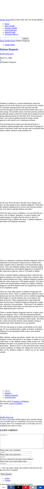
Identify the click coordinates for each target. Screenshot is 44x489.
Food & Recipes (11, 30)
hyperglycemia (10, 397)
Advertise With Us (11, 34)
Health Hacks (10, 41)
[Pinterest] (25, 487)
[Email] (33, 487)
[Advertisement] (19, 79)
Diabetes (8, 393)
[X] (18, 487)
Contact (7, 480)
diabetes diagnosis (11, 395)
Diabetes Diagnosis (9, 49)
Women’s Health (11, 28)
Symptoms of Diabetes (20, 401)
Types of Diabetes (15, 403)
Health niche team (6, 54)
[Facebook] (11, 487)
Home (7, 24)
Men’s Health (10, 26)
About (7, 478)
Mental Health (10, 32)
